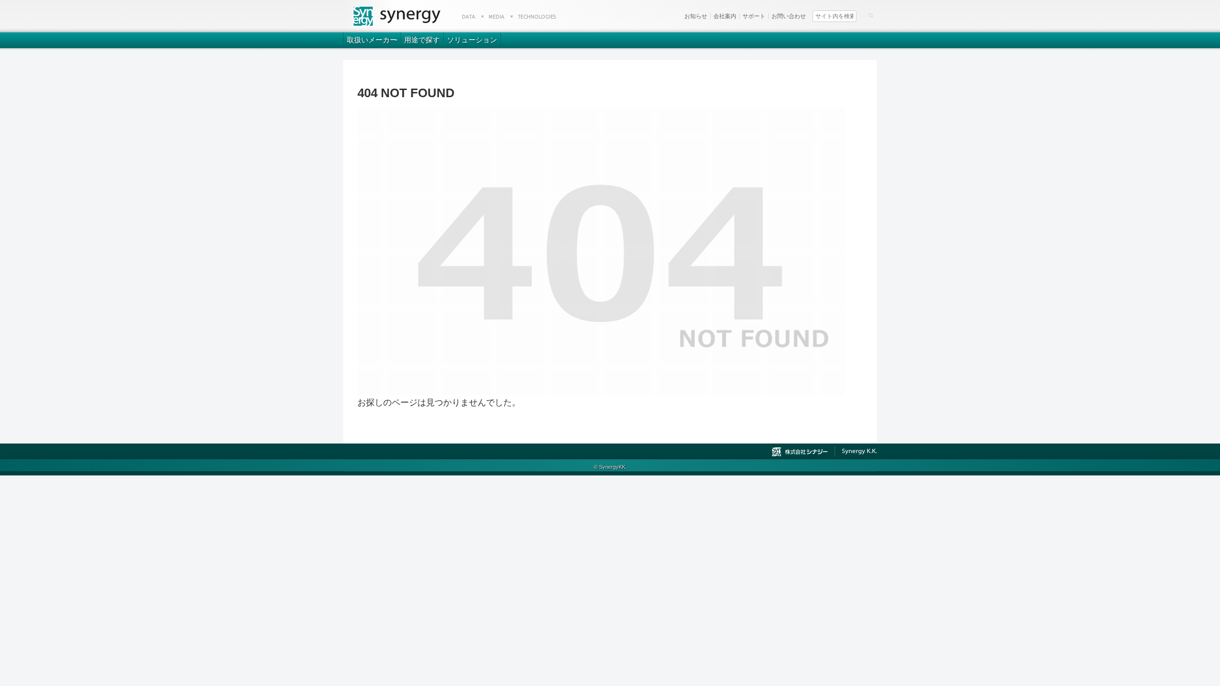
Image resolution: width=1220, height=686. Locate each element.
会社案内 (724, 16)
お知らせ (695, 16)
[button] (870, 15)
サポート (753, 16)
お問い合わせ (789, 16)
